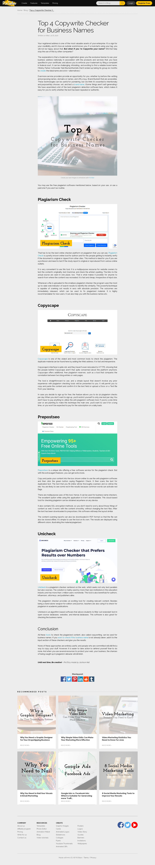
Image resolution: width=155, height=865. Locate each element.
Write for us (22, 835)
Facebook (63, 679)
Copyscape (43, 359)
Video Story (82, 832)
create (43, 71)
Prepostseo (43, 470)
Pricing (20, 832)
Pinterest (74, 679)
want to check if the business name (73, 637)
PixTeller (91, 178)
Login (131, 3)
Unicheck (42, 587)
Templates (41, 826)
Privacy (93, 858)
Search (122, 3)
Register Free (144, 3)
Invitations (82, 841)
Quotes (80, 835)
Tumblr (91, 679)
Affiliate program (24, 829)
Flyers (58, 841)
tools (48, 635)
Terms (86, 858)
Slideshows (60, 835)
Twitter (69, 679)
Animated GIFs (61, 847)
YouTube (134, 825)
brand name (79, 84)
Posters (80, 826)
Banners (81, 838)
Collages (59, 838)
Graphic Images (62, 826)
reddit (86, 679)
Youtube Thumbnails (64, 844)
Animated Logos (62, 832)
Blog (39, 835)
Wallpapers (82, 844)
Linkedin (80, 679)
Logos (80, 829)
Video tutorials (42, 838)
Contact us (21, 838)
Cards (58, 829)
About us (21, 826)
